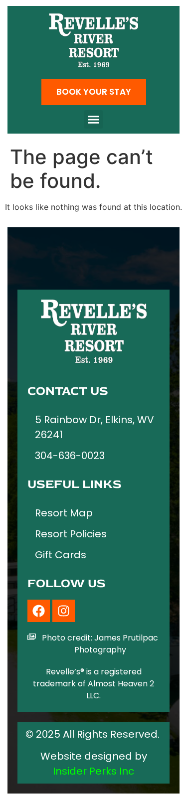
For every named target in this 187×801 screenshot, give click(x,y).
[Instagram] (63, 611)
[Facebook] (38, 611)
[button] (93, 119)
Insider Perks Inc (93, 771)
